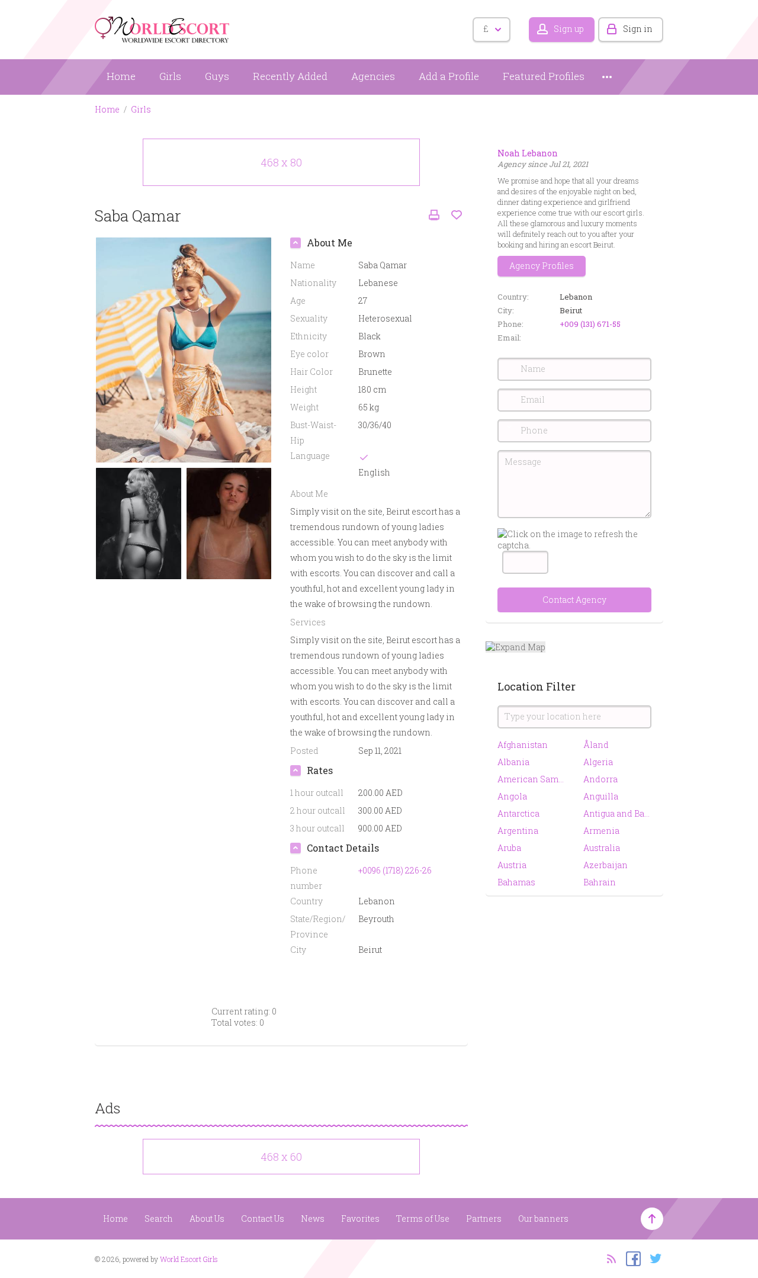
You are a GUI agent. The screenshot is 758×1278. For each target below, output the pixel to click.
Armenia (601, 830)
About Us (207, 1218)
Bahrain (599, 882)
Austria (511, 865)
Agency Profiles (541, 265)
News (313, 1218)
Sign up (569, 28)
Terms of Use (422, 1218)
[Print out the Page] (434, 215)
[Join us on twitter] (653, 1258)
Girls (170, 76)
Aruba (509, 847)
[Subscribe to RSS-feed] (608, 1258)
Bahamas (516, 882)
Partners (484, 1218)
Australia (601, 847)
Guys (217, 76)
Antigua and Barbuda (617, 813)
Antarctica (518, 813)
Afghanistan (522, 744)
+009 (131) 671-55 (590, 324)
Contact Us (262, 1218)
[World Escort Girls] (163, 27)
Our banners (543, 1218)
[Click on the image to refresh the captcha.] (574, 539)
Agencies (373, 76)
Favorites (360, 1218)
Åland (596, 744)
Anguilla (600, 796)
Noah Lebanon (527, 153)
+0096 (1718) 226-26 (395, 870)
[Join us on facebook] (630, 1258)
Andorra (600, 779)
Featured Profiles (543, 76)
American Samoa (531, 779)
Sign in (638, 28)
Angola (512, 796)
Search (158, 1218)
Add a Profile (449, 76)
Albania (513, 762)
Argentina (517, 830)
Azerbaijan (605, 865)
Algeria (598, 762)
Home (121, 76)
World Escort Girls (189, 1259)
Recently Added (290, 76)
